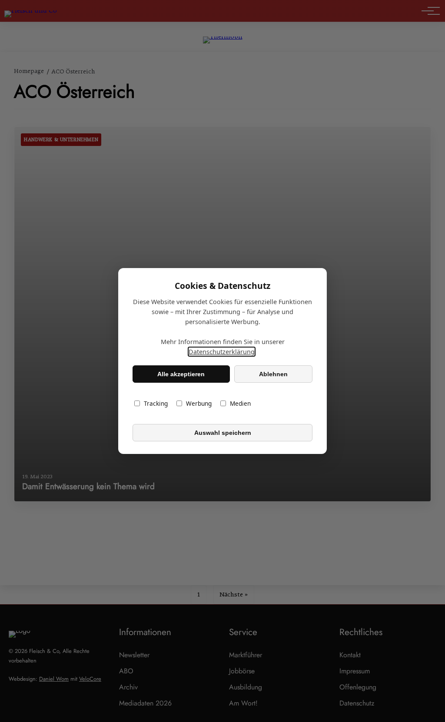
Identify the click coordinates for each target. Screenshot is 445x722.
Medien (240, 403)
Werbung (199, 403)
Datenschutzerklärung (222, 352)
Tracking (156, 403)
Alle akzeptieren (181, 374)
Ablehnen (273, 374)
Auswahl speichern (222, 432)
